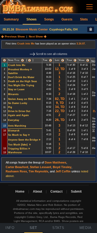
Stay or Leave (16, 89)
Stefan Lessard (40, 167)
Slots (84, 19)
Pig (10, 107)
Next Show (36, 36)
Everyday (13, 120)
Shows (31, 19)
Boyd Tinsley (62, 167)
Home (20, 191)
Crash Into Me (16, 65)
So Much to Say (17, 135)
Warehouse (15, 152)
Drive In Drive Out (19, 111)
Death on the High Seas (22, 81)
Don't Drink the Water (21, 77)
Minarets (13, 94)
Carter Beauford (17, 167)
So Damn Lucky (17, 103)
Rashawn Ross (16, 171)
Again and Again (18, 115)
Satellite (13, 73)
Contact (56, 191)
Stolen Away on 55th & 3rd (24, 99)
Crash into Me (25, 43)
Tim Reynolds (38, 171)
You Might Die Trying (21, 85)
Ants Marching (17, 125)
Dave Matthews (55, 162)
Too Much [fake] (18, 144)
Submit (76, 191)
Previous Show (14, 36)
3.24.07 (81, 43)
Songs (49, 19)
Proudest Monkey (18, 69)
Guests (66, 19)
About (37, 191)
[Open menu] (89, 6)
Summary (11, 19)
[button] (4, 60)
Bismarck (13, 130)
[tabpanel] (48, 111)
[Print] (90, 29)
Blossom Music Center (32, 29)
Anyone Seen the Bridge (23, 139)
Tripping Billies (17, 148)
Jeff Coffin (63, 171)
